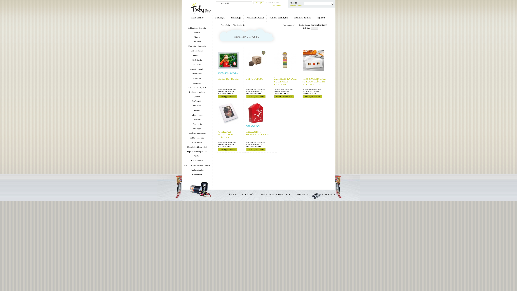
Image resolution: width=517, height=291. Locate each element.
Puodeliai (197, 55)
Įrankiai (197, 97)
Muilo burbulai (228, 78)
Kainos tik (231, 91)
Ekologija (197, 129)
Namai (197, 32)
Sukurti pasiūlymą (278, 17)
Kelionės (197, 78)
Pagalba (321, 17)
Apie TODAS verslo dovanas (276, 194)
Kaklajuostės (197, 174)
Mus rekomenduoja (325, 194)
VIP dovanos (197, 115)
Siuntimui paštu (197, 170)
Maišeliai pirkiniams (197, 133)
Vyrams (197, 110)
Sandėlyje (236, 17)
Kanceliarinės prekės (197, 46)
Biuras (197, 37)
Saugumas (197, 83)
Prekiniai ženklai (302, 17)
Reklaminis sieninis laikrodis (258, 133)
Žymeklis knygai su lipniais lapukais (285, 81)
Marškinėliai (197, 60)
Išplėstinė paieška (296, 5)
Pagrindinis (225, 25)
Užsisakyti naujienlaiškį (241, 194)
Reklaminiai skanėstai (197, 28)
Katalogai (220, 17)
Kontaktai (302, 194)
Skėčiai (197, 156)
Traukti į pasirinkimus (227, 97)
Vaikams (197, 119)
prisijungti (221, 91)
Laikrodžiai (197, 142)
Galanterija (197, 124)
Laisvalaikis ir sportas (197, 87)
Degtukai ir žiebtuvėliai (197, 147)
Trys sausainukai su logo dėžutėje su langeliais (314, 81)
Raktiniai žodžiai (255, 17)
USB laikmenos (197, 51)
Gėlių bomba (254, 78)
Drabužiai (197, 64)
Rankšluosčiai (197, 161)
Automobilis (197, 74)
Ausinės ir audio (197, 69)
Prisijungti (258, 3)
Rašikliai (197, 42)
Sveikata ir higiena (197, 92)
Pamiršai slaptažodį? (274, 3)
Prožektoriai (197, 101)
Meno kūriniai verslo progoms (197, 165)
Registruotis (276, 5)
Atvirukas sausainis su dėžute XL (226, 134)
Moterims (197, 106)
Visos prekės (197, 17)
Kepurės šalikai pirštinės (197, 151)
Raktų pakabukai (197, 138)
